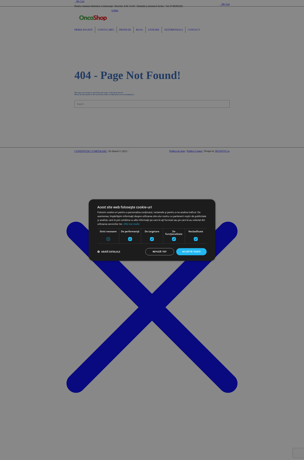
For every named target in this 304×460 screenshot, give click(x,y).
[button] (108, 251)
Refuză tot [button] (160, 251)
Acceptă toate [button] (191, 251)
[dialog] (152, 230)
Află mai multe (131, 223)
